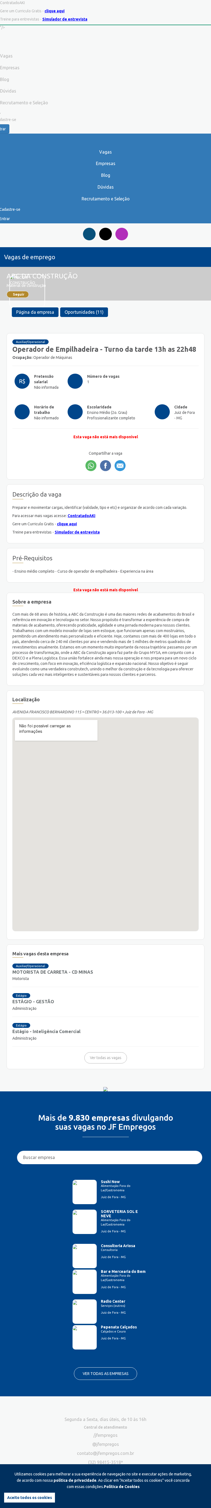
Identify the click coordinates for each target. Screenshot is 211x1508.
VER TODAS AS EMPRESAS (106, 1373)
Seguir (18, 294)
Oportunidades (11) (84, 312)
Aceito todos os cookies (29, 1497)
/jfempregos (105, 1435)
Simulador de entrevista (64, 19)
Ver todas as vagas (105, 1058)
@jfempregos (105, 1444)
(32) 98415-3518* (105, 1462)
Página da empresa (35, 312)
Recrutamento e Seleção (106, 198)
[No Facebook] (105, 465)
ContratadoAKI (81, 516)
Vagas (105, 151)
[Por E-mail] (120, 465)
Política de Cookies (122, 1486)
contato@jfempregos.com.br (105, 1453)
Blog (105, 175)
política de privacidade (75, 1480)
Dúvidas (106, 186)
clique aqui (55, 11)
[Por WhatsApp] (90, 465)
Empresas (105, 163)
